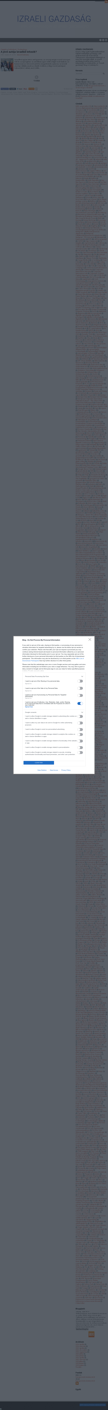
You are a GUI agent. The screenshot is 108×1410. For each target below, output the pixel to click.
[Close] (90, 640)
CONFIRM (39, 762)
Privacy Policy (66, 770)
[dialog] (54, 705)
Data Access (54, 770)
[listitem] (54, 676)
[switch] (80, 681)
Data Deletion (42, 770)
